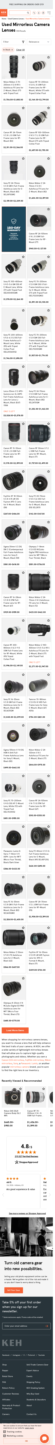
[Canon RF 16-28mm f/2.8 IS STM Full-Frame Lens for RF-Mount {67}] (14, 592)
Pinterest (31, 1355)
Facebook (5, 1355)
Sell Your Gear (13, 1290)
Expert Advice (33, 1370)
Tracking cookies (14, 1432)
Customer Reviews (10, 1394)
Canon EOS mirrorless (13, 1060)
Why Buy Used (33, 1394)
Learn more (29, 1428)
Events (29, 1376)
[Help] (34, 12)
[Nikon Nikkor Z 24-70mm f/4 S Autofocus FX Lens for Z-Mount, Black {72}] (39, 592)
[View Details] (12, 1103)
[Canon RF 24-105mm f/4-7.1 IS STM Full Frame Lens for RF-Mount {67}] (39, 797)
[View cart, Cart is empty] (43, 12)
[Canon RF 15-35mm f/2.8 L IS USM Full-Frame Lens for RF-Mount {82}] (14, 444)
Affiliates (6, 1399)
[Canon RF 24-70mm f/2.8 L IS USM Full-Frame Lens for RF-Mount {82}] (14, 129)
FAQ (4, 1382)
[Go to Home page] (3, 12)
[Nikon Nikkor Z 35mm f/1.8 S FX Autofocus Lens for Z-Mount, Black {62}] (14, 949)
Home (4, 19)
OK (26, 1441)
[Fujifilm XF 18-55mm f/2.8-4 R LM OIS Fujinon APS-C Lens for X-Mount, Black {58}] (14, 493)
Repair (5, 1370)
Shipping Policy (33, 1382)
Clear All (20, 49)
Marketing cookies (15, 1436)
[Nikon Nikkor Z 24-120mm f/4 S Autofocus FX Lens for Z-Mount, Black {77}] (39, 747)
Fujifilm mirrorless (34, 1060)
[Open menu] (49, 13)
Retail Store (7, 1376)
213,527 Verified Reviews (26, 1156)
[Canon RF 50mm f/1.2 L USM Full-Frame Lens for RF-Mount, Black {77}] (39, 444)
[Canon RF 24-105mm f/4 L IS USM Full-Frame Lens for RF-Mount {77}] (39, 229)
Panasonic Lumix (29, 1063)
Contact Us (31, 1414)
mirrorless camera (19, 1066)
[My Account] (38, 12)
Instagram (16, 1355)
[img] (26, 1152)
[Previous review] (3, 1195)
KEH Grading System (36, 1388)
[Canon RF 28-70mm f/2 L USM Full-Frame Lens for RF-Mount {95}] (39, 899)
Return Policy (8, 1388)
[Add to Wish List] (23, 57)
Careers (5, 1414)
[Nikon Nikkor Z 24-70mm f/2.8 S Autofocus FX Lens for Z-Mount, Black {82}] (39, 180)
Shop (4, 1365)
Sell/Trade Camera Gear (37, 1365)
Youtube (41, 1355)
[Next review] (50, 1195)
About (29, 1405)
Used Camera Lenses (16, 19)
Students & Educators (36, 1399)
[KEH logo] (11, 1343)
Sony (15, 1063)
